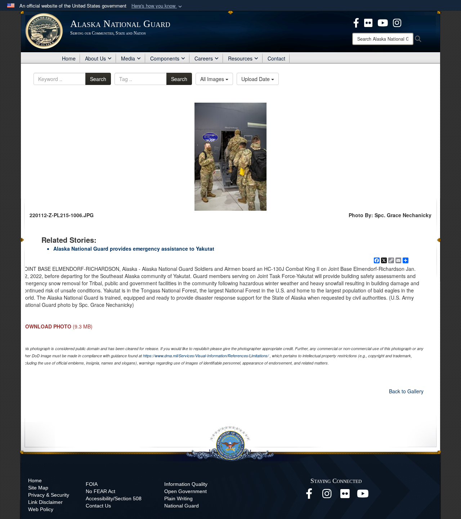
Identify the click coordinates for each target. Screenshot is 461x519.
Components (164, 58)
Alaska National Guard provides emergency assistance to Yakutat (133, 248)
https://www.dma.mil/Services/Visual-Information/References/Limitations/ (206, 355)
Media (128, 58)
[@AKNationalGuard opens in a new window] (397, 22)
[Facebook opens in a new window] (309, 495)
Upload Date (256, 78)
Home (69, 58)
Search (98, 78)
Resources (240, 58)
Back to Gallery (406, 391)
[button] (157, 6)
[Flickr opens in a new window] (345, 495)
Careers (203, 58)
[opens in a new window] (356, 22)
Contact (276, 58)
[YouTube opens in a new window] (363, 495)
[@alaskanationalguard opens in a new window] (327, 495)
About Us (95, 58)
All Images (212, 78)
